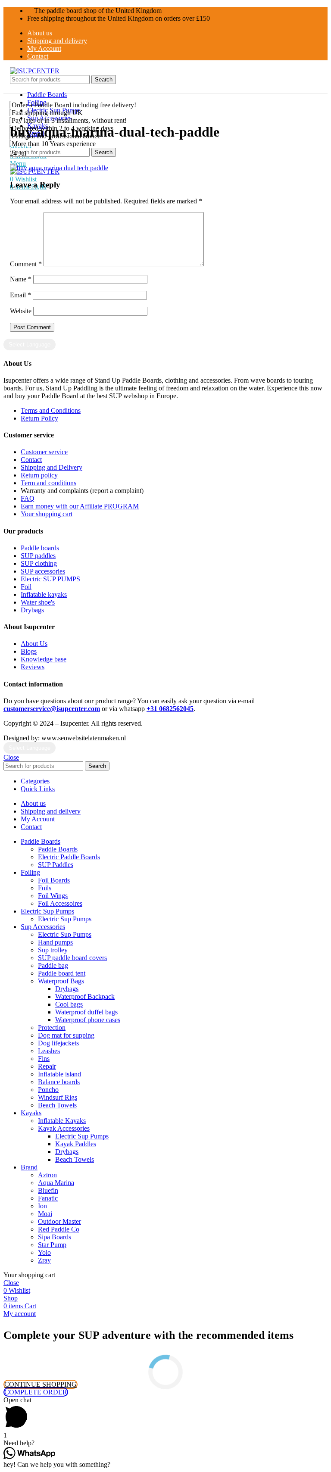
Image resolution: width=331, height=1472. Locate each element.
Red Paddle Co (58, 1229)
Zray (44, 1260)
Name (20, 279)
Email (20, 295)
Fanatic (48, 1198)
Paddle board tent (61, 973)
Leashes (49, 1050)
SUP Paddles (55, 864)
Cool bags (69, 1004)
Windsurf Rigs (57, 1097)
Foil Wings (53, 895)
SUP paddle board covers (72, 957)
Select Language (29, 344)
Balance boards (59, 1081)
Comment (26, 264)
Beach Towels (57, 1105)
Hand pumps (55, 942)
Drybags (66, 988)
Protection (52, 1027)
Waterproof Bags (61, 981)
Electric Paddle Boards (69, 857)
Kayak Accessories (64, 1128)
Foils (44, 888)
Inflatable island (59, 1074)
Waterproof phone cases (87, 1019)
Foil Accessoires (60, 903)
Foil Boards (54, 880)
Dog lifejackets (58, 1043)
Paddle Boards (58, 849)
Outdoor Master (59, 1221)
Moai (45, 1213)
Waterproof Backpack (85, 996)
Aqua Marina (56, 1182)
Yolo (44, 1252)
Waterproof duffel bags (86, 1012)
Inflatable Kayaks (62, 1120)
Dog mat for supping (66, 1035)
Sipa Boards (54, 1237)
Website (20, 311)
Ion (42, 1206)
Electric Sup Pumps (64, 919)
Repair (47, 1066)
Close (11, 757)
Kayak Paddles (75, 1144)
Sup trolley (53, 950)
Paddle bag (53, 965)
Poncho (48, 1089)
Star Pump (52, 1244)
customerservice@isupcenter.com (51, 708)
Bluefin (48, 1190)
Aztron (47, 1175)
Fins (44, 1058)
